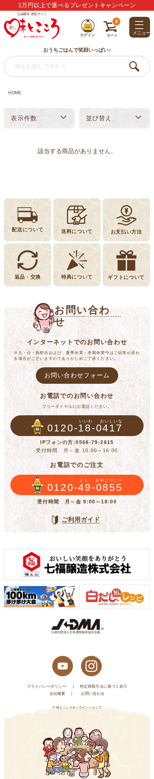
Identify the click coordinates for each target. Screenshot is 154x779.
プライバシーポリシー (46, 686)
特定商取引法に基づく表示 (103, 686)
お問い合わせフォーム (77, 375)
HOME (14, 92)
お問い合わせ (93, 693)
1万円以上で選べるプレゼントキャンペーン (77, 5)
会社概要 (57, 693)
